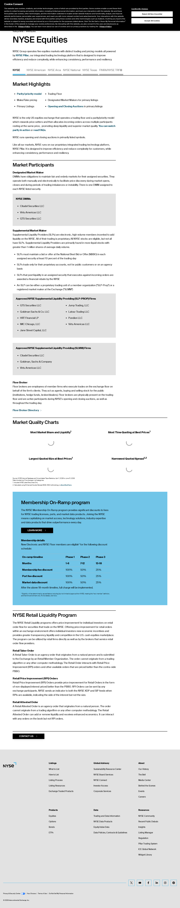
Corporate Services (102, 791)
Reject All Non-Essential (152, 14)
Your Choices (31, 893)
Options (52, 821)
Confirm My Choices (139, 9)
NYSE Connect (100, 780)
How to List (54, 774)
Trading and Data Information (107, 816)
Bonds (52, 827)
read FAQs (39, 130)
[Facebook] (148, 883)
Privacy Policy (24, 26)
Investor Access (101, 785)
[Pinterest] (174, 883)
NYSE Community (146, 816)
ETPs (51, 832)
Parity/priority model (29, 94)
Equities (52, 816)
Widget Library (145, 854)
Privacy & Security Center (11, 893)
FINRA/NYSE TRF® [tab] (110, 70)
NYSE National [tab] (71, 70)
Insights (141, 827)
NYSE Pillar (22, 55)
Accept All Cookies (152, 21)
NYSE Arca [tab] (54, 70)
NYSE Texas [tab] (89, 70)
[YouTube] (140, 883)
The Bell (142, 774)
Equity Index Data (101, 827)
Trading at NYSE (18, 31)
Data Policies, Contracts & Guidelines (110, 832)
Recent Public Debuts (148, 821)
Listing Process (56, 780)
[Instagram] (165, 883)
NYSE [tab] (16, 70)
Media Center (144, 780)
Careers (142, 796)
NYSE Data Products (103, 821)
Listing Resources (57, 785)
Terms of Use (42, 893)
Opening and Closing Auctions (65, 106)
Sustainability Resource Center (107, 769)
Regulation (143, 838)
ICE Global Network (147, 849)
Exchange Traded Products (61, 791)
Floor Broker (26, 410)
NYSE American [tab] (36, 70)
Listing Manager (145, 832)
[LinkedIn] (157, 883)
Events (141, 791)
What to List (54, 769)
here (55, 596)
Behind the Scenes (146, 785)
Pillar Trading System (147, 843)
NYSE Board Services (103, 774)
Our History (143, 769)
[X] (131, 883)
